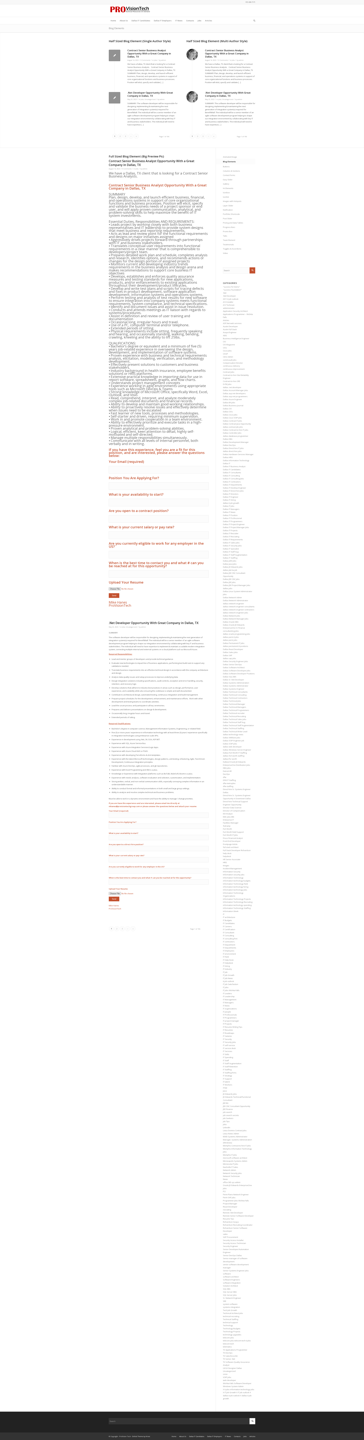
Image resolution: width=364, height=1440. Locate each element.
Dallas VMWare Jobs (231, 737)
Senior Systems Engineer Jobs (236, 1270)
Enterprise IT (228, 820)
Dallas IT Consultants (232, 472)
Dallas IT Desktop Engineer (234, 488)
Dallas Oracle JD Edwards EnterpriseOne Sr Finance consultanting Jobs (234, 628)
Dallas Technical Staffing (233, 728)
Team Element (229, 240)
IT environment (229, 954)
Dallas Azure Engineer (232, 399)
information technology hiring (235, 887)
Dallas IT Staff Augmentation (235, 555)
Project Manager (230, 1203)
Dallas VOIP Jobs (230, 743)
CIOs (225, 347)
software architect (231, 1276)
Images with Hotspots (232, 201)
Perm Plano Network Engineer (236, 1194)
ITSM (225, 1088)
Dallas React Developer (233, 649)
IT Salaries (227, 1036)
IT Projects (227, 1024)
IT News (226, 1005)
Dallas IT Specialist (231, 548)
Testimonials (228, 244)
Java (225, 1091)
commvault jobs (229, 360)
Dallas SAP (227, 655)
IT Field (226, 957)
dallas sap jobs (229, 658)
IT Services (227, 1051)
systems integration (231, 1307)
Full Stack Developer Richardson (237, 850)
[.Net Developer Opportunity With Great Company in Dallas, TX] (114, 98)
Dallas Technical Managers (234, 707)
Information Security (231, 871)
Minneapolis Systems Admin (235, 1161)
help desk (227, 853)
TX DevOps (227, 1353)
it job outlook (228, 981)
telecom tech (228, 1343)
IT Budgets (227, 920)
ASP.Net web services (232, 323)
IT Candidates (229, 923)
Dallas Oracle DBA (230, 622)
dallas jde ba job (230, 570)
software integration (232, 1283)
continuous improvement (234, 369)
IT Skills (226, 1054)
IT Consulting (228, 935)
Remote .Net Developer (233, 1212)
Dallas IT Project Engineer (234, 524)
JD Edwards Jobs (230, 1094)
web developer (229, 1380)
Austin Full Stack (230, 329)
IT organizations (230, 1008)
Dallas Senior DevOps (232, 664)
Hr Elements (228, 188)
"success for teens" (231, 287)
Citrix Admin (228, 357)
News (225, 1179)
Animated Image (230, 157)
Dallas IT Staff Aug (230, 551)
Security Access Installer (233, 1240)
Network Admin (229, 1170)
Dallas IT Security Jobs (232, 545)
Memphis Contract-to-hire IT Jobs (237, 1145)
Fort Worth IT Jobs (230, 835)
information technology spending (237, 905)
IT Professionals (230, 1014)
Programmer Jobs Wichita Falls (236, 1200)
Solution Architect (230, 1286)
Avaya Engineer (229, 332)
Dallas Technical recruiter (234, 713)
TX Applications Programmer (235, 1350)
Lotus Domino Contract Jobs (235, 1130)
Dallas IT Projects (230, 530)
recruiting (227, 1209)
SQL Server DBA (230, 1292)
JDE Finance (228, 1109)
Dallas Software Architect (234, 667)
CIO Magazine (229, 344)
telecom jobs (228, 1337)
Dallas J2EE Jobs (229, 561)
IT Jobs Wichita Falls (231, 990)
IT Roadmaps (228, 1033)
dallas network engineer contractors (238, 609)
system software (230, 1304)
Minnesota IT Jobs (230, 1164)
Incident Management (232, 868)
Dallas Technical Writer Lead (235, 731)
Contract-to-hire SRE (231, 381)
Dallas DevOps (229, 445)
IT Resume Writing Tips (232, 1027)
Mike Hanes (118, 602)
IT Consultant (228, 932)
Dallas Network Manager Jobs (235, 618)
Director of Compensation (234, 810)
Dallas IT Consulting (231, 475)
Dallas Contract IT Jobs (232, 421)
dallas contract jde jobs (233, 427)
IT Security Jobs (229, 1042)
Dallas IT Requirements (233, 539)
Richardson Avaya (231, 1222)
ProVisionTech (120, 605)
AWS (225, 335)
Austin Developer (230, 326)
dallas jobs (227, 588)
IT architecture (229, 917)
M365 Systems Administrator (235, 1136)
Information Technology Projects (237, 899)
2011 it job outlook (230, 299)
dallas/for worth (230, 759)
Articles (226, 320)
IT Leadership (229, 996)
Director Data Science (232, 807)
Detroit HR (227, 771)
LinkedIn (226, 1127)
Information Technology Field (235, 884)
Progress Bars (229, 227)
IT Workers (227, 1084)
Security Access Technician (234, 1243)
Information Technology (233, 877)
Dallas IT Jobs (228, 506)
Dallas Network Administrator (235, 600)
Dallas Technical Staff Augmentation (238, 725)
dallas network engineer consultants (239, 606)
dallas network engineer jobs (235, 612)
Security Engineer (230, 1246)
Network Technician (231, 1176)
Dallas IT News (229, 512)
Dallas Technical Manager (234, 704)
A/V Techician (228, 305)
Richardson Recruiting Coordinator (238, 1225)
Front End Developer (232, 841)
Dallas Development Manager (236, 442)
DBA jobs (227, 768)
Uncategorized (150, 99)
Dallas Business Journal (233, 405)
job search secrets (231, 1115)
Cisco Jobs (227, 350)
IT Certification (229, 929)
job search (227, 1112)
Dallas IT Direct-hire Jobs (233, 491)
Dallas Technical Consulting (234, 695)
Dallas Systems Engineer (233, 689)
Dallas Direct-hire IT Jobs (233, 448)
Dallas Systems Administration (236, 683)
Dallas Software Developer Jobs (236, 670)
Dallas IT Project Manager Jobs (236, 527)
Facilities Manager (230, 823)
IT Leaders (227, 993)
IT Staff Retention (230, 1066)
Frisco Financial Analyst (233, 838)
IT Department (229, 944)
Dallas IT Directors (230, 494)
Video (225, 253)
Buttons (226, 166)
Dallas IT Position (230, 515)
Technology (228, 1325)
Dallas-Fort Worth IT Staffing (235, 753)
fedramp (226, 826)
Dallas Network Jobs (231, 616)
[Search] (253, 20)
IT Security (227, 1039)
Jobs (155, 60)
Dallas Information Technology (236, 460)
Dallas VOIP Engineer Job (233, 740)
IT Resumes (228, 1030)
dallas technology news (233, 734)
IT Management (229, 999)
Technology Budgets (231, 1328)
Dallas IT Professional (232, 518)
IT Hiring (226, 966)
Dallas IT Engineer (230, 497)
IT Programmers (230, 1017)
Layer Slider (228, 205)
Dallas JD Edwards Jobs (233, 567)
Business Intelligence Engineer (236, 338)
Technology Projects (231, 1331)
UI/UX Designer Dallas (232, 1368)
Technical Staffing (230, 1319)
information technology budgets (237, 880)
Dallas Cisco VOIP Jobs (232, 417)
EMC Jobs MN (228, 817)
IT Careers (227, 926)
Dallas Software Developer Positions (239, 673)
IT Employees (228, 950)
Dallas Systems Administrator (235, 686)
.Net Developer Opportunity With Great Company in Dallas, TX (150, 94)
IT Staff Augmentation (232, 1063)
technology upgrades (232, 1334)
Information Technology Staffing (237, 908)
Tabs (225, 236)
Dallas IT (226, 463)
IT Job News (228, 978)
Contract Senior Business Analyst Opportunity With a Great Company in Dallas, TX (149, 53)
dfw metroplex (229, 783)
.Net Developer (229, 296)
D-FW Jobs (227, 384)
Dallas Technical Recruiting (234, 716)
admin (163, 60)
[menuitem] (113, 20)
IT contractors (229, 941)
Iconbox (226, 192)
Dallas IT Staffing (230, 558)
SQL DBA (226, 1289)
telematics (227, 1346)
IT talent (226, 1081)
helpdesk (227, 856)
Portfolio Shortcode (231, 214)
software (227, 1273)
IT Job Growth (228, 975)
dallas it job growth (231, 503)
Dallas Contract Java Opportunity (237, 424)
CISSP (225, 354)
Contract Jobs (228, 372)
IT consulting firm (230, 938)
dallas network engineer (233, 603)
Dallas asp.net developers (234, 393)
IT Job (225, 972)
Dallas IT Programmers (232, 521)
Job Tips (226, 1121)
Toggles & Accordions (232, 248)
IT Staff (226, 1060)
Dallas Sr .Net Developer (233, 679)
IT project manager (231, 1021)
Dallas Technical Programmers (236, 710)
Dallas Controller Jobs (232, 433)
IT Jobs (225, 987)
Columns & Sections (231, 171)
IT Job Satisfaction (230, 984)
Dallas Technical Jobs (232, 701)
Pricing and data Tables (233, 222)
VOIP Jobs (227, 1377)
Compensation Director (233, 363)
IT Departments (229, 947)
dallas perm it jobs (231, 637)
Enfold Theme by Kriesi (141, 1436)
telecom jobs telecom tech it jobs (237, 1340)
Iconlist (226, 197)
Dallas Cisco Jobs (230, 414)
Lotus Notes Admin (231, 1133)
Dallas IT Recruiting (231, 536)
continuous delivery (231, 366)
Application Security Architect (235, 311)
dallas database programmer (235, 436)
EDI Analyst (227, 813)
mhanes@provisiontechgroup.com (124, 806)
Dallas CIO (227, 408)
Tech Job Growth (230, 1310)
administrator (229, 308)
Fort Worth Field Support (233, 832)
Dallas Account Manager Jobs (235, 390)
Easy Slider (227, 179)
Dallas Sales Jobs (230, 652)
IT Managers (228, 1002)
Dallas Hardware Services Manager (238, 454)
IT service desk (229, 1048)
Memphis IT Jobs (230, 1155)
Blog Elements (116, 28)
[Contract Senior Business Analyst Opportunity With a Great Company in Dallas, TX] (114, 55)
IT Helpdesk (228, 963)
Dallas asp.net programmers (235, 396)
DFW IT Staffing (229, 780)
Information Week (230, 911)
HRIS (225, 862)
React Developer (230, 1206)
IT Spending (228, 1057)
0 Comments (145, 60)
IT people (227, 1011)
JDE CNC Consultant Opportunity (236, 1106)
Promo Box (227, 231)
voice (225, 1374)
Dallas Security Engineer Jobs (235, 661)
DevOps (226, 774)
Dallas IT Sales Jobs (231, 542)
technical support (230, 1322)
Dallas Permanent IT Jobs (233, 643)
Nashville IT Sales (230, 1167)
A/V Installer (228, 302)
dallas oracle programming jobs (236, 634)
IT (223, 914)
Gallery (226, 184)
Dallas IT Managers (231, 509)
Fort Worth (227, 829)
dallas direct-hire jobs (232, 451)
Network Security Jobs (232, 1173)
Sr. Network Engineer (232, 1298)
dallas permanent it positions (235, 646)
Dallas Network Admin (232, 597)
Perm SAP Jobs (229, 1197)
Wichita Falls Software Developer (237, 1383)
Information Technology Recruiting (237, 902)
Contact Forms (229, 175)
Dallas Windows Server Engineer (237, 750)
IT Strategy (227, 1075)
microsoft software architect (235, 1158)
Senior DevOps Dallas (232, 1255)
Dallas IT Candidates (232, 469)
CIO (224, 341)
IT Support (227, 1079)
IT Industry (227, 969)
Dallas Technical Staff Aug (234, 722)
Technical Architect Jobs (233, 1313)
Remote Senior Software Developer (238, 1216)
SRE (224, 1301)
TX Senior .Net (229, 1359)
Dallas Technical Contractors (235, 698)
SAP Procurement (230, 1237)
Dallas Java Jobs (230, 564)
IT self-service (229, 1045)
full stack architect (230, 847)
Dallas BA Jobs (229, 402)
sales (225, 1234)
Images (226, 865)
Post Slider (227, 218)
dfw (224, 777)
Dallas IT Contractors (232, 481)
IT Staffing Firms (229, 1072)
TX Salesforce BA (230, 1356)
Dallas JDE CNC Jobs (231, 579)
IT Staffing (227, 1069)
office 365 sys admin (231, 1182)
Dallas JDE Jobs (229, 582)
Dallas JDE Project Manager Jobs (236, 585)
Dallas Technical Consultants (235, 692)
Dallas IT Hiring (229, 500)
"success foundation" (232, 290)
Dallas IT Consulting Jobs (233, 478)
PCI (224, 1191)
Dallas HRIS (228, 457)
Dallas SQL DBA (229, 676)
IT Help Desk (228, 960)
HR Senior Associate (231, 859)
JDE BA (225, 1103)
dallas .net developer (232, 387)
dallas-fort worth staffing (233, 756)
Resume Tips (228, 1219)
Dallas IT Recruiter (230, 533)
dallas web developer (232, 746)
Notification (228, 210)
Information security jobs (233, 874)
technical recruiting (231, 1316)
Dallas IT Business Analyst (234, 466)
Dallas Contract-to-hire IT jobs (235, 430)
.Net (224, 293)
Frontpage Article (230, 844)
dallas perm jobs (230, 640)
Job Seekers (228, 1118)
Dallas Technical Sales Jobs (234, 719)
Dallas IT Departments (232, 484)
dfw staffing (228, 786)
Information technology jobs (235, 890)
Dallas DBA (227, 439)
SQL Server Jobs (230, 1295)
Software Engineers (231, 1279)
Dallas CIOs (228, 411)
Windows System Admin (233, 1386)
